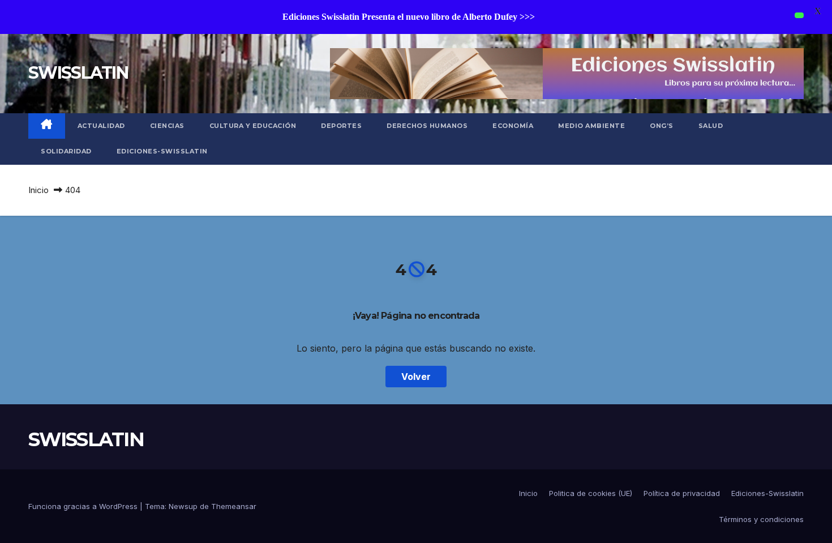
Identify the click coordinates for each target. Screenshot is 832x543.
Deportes (341, 126)
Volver (416, 376)
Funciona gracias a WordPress (84, 506)
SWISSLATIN (78, 72)
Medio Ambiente (591, 126)
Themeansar (233, 506)
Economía (512, 126)
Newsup (183, 506)
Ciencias (167, 126)
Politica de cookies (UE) (590, 493)
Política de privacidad (682, 493)
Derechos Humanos (427, 126)
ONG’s (662, 126)
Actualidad (101, 126)
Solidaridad (66, 151)
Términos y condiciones (761, 519)
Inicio (38, 190)
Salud (710, 126)
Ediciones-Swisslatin (162, 151)
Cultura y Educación (253, 126)
